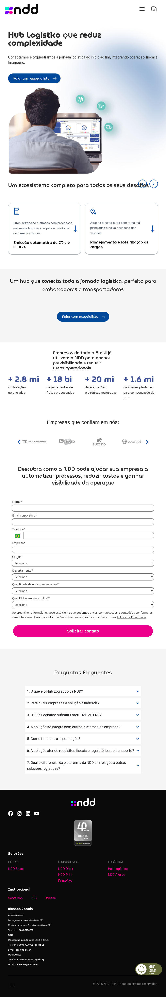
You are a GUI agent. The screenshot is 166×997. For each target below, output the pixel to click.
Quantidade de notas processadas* (35, 584)
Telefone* (19, 529)
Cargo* (17, 557)
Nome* (17, 502)
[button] (142, 9)
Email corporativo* (24, 515)
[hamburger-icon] (12, 985)
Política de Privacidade (131, 617)
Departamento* (22, 570)
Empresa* (18, 543)
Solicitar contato (83, 631)
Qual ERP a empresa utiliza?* (31, 598)
